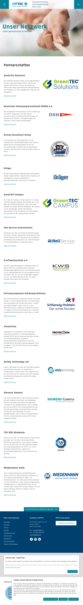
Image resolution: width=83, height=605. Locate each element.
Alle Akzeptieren (73, 599)
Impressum (7, 539)
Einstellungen (63, 599)
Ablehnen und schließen (50, 599)
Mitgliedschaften (9, 533)
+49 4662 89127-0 (38, 530)
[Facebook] (31, 539)
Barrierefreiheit (9, 541)
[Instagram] (35, 539)
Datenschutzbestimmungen (12, 567)
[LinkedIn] (39, 539)
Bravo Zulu (36, 7)
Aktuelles (7, 522)
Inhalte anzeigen (72, 571)
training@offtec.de (35, 535)
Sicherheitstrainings (40, 2)
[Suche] (78, 4)
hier (73, 587)
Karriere (6, 525)
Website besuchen (10, 96)
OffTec (20, 4)
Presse (6, 528)
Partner (6, 530)
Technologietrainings (40, 4)
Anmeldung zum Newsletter (66, 523)
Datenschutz (8, 536)
